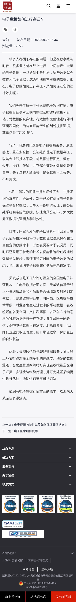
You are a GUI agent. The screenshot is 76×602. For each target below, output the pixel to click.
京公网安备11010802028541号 (40, 583)
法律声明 (47, 569)
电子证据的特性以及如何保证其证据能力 (40, 424)
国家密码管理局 (37, 560)
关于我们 (8, 475)
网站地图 (28, 569)
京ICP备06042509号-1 (38, 587)
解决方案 (8, 457)
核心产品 (8, 448)
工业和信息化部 (12, 560)
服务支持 (8, 466)
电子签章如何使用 (26, 431)
